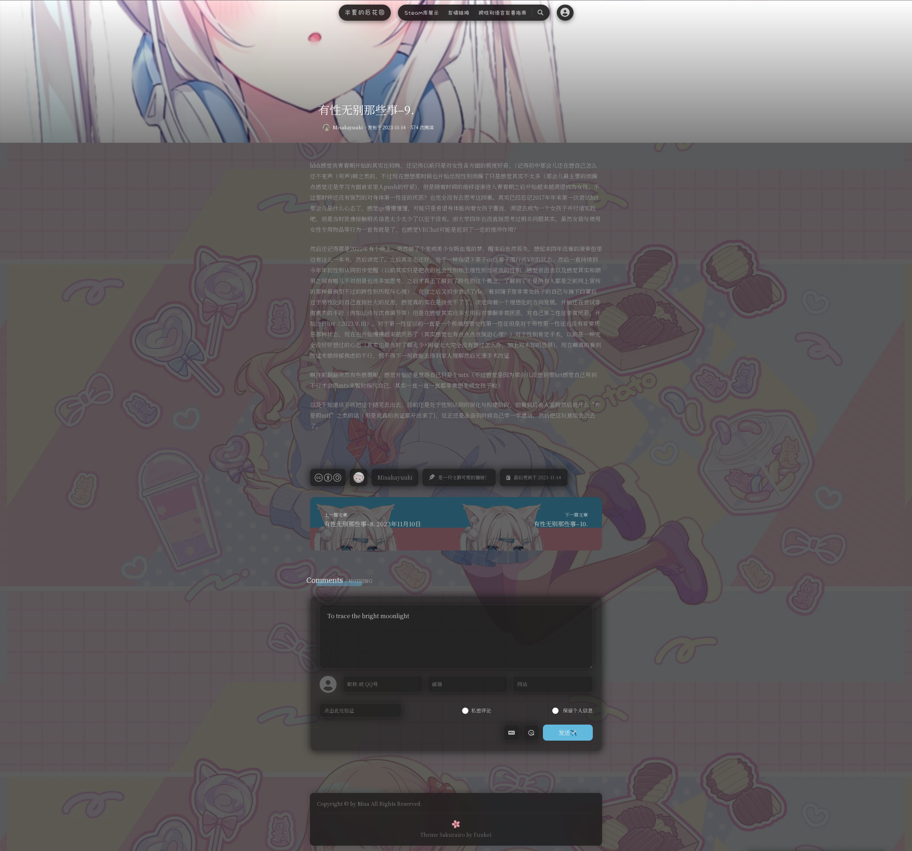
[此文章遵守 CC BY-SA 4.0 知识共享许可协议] (328, 477)
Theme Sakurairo (442, 834)
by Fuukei (479, 834)
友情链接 (458, 13)
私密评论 (481, 710)
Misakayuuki (348, 127)
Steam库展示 (421, 13)
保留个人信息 (577, 710)
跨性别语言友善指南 (502, 13)
